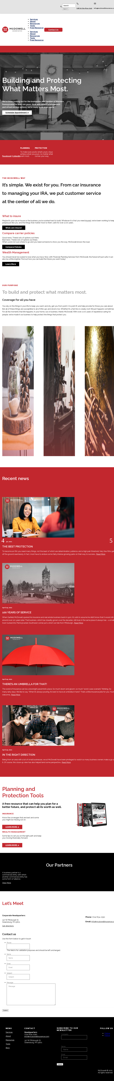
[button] (3, 540)
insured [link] (88, 221)
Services (34, 19)
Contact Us (53, 30)
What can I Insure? (13, 228)
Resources (35, 24)
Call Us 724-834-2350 (84, 8)
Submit (5, 1010)
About (33, 21)
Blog (8, 1048)
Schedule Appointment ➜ (17, 113)
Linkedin (16, 156)
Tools (32, 26)
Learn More (10, 264)
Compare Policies (13, 247)
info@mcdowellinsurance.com (36, 1036)
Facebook (6, 156)
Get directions (8, 926)
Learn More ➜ (12, 827)
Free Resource (37, 28)
